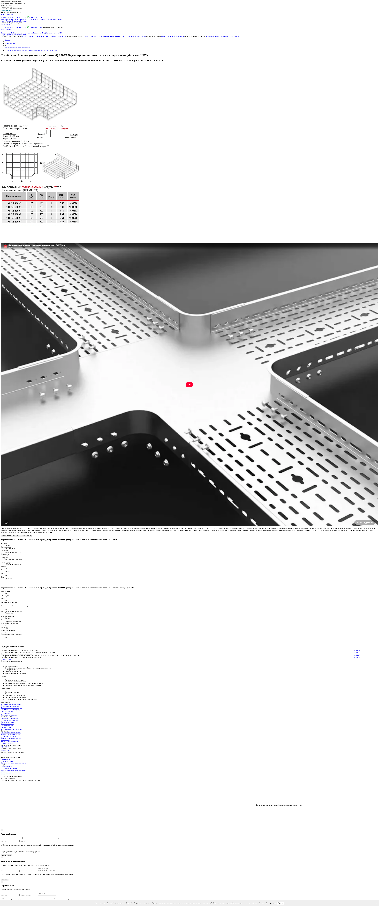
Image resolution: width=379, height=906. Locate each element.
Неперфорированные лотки (10, 720)
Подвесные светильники (9, 736)
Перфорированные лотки (9, 718)
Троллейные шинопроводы (10, 706)
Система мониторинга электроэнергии (14, 763)
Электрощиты (5, 759)
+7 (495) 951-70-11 (20, 17)
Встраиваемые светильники (10, 734)
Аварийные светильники (9, 741)
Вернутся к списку (7, 659)
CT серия (85, 36)
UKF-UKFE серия (38, 36)
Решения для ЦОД (39, 19)
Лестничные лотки (7, 724)
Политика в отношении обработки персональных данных (20, 780)
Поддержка (16, 21)
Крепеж (143, 36)
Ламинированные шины (9, 715)
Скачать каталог (26, 535)
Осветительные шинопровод (10, 709)
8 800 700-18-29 (6, 747)
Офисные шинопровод (8, 711)
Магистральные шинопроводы (11, 704)
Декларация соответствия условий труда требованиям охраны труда (279, 805)
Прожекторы (5, 740)
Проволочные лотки (8, 722)
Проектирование (6, 766)
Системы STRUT (6, 727)
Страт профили (234, 36)
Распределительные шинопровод (12, 708)
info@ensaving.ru (6, 750)
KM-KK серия (27, 36)
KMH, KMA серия (167, 36)
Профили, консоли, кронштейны (217, 36)
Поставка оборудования (9, 768)
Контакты (23, 21)
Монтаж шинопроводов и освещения (13, 770)
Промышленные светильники (11, 733)
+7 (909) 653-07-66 (35, 17)
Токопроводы (5, 713)
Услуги (3, 21)
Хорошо (280, 903)
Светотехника (28, 19)
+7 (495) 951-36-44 (7, 17)
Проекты (9, 21)
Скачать (357, 650)
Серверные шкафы (7, 761)
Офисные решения (52, 19)
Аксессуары (136, 36)
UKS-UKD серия (61, 36)
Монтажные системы (8, 725)
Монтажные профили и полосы (11, 729)
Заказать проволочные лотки (10, 535)
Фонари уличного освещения (11, 738)
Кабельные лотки (17, 19)
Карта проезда (5, 24)
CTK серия (92, 36)
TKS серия (100, 36)
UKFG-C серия (50, 36)
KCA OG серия (179, 36)
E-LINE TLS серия (125, 36)
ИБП (60, 19)
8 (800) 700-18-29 (7, 14)
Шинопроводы (6, 19)
